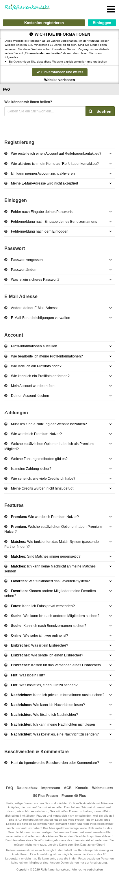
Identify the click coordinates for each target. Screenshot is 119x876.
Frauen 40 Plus (74, 796)
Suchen (103, 111)
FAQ (9, 788)
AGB (68, 788)
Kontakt (81, 788)
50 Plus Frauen (45, 796)
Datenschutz (27, 788)
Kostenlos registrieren (44, 23)
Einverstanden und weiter (61, 72)
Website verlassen (59, 80)
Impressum (50, 788)
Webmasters (102, 788)
